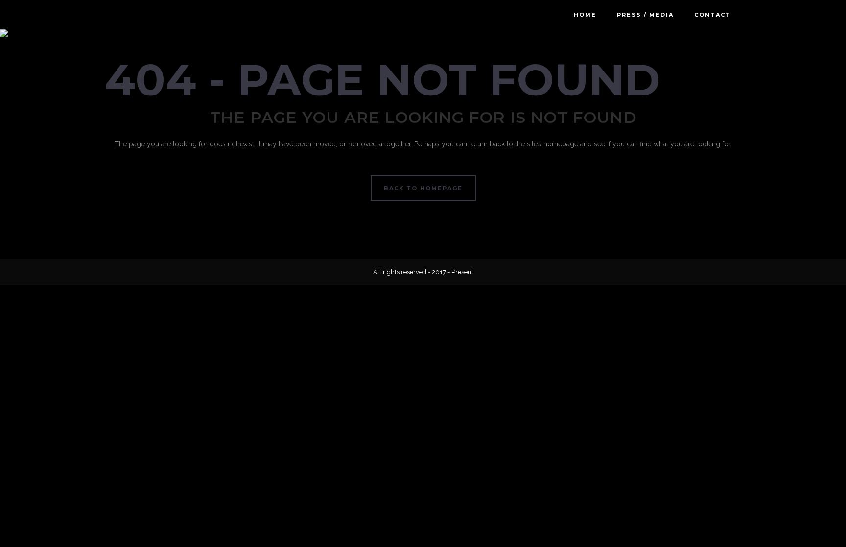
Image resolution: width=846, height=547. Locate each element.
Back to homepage (423, 188)
